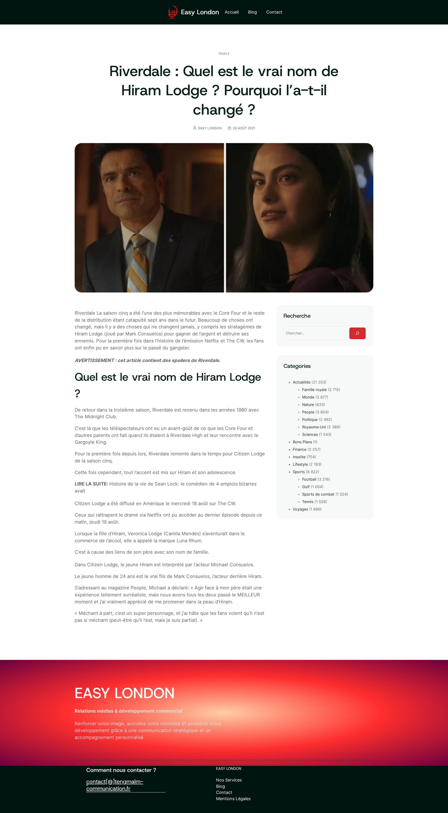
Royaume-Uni (314, 427)
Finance (299, 449)
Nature (308, 404)
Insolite (299, 456)
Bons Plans (302, 442)
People (224, 53)
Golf (306, 486)
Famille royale (314, 389)
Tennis (307, 501)
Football (309, 479)
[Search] (357, 333)
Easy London (200, 12)
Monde (308, 397)
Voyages (300, 509)
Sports (299, 471)
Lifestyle (300, 464)
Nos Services (229, 780)
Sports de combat (318, 494)
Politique (310, 419)
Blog (220, 786)
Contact (224, 792)
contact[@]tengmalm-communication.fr (114, 785)
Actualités (301, 382)
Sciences (310, 434)
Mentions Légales (233, 798)
